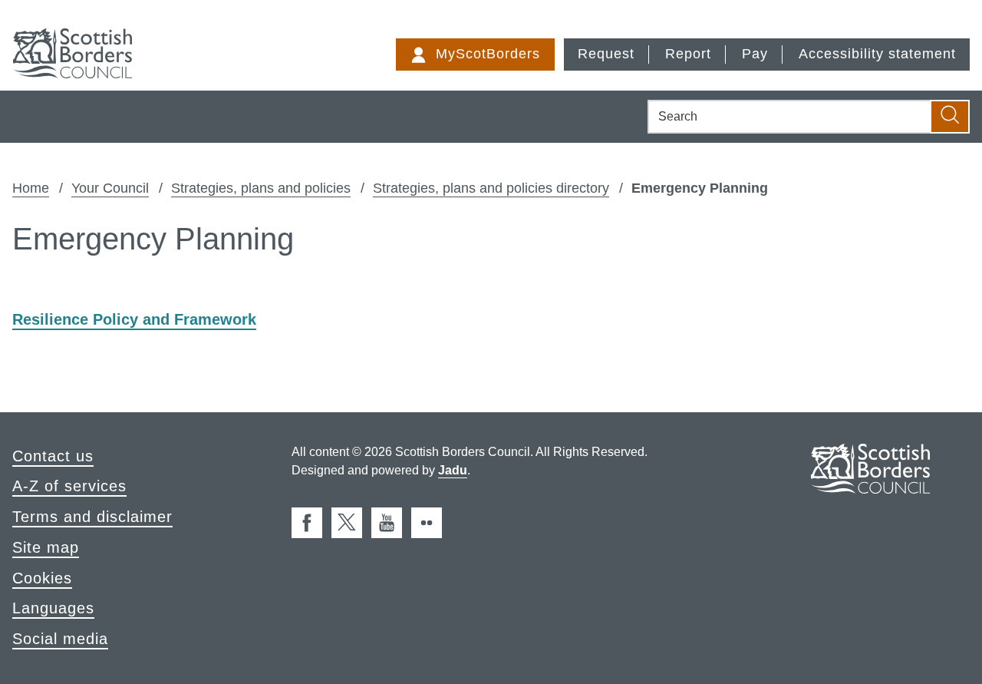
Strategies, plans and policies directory (491, 188)
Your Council (110, 188)
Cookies (42, 578)
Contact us (53, 456)
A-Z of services (69, 485)
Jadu (452, 470)
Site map (45, 547)
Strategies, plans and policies (261, 188)
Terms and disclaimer (92, 516)
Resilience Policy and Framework (134, 319)
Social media (60, 638)
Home (30, 188)
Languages (53, 608)
